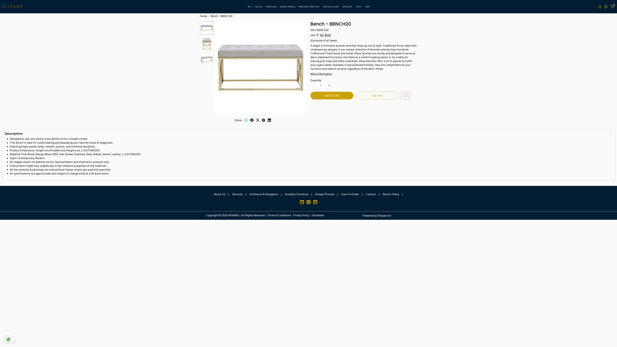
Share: (238, 120)
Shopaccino (384, 215)
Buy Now (377, 95)
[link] (600, 7)
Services (237, 194)
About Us (219, 194)
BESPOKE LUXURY (331, 6)
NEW (367, 6)
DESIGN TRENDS (287, 6)
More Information (321, 74)
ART (249, 6)
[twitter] (258, 120)
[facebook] (252, 120)
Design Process (324, 194)
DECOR (258, 6)
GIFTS (359, 6)
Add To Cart (332, 95)
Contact (371, 194)
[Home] (12, 6)
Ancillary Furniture (296, 194)
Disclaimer (317, 215)
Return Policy (391, 194)
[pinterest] (263, 120)
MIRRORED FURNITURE (309, 6)
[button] (606, 7)
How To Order (350, 194)
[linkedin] (269, 120)
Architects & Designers (263, 194)
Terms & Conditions (279, 215)
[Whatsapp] (246, 120)
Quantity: (316, 80)
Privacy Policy (301, 215)
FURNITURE (270, 6)
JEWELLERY (347, 6)
